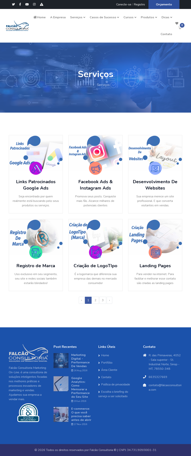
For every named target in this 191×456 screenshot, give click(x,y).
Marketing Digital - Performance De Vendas (80, 360)
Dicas (165, 17)
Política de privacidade (115, 384)
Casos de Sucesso (103, 17)
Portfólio (106, 363)
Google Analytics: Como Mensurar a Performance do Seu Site (80, 387)
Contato (166, 34)
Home (41, 17)
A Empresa (58, 17)
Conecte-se (123, 4)
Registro (139, 4)
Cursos (128, 17)
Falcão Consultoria (101, 450)
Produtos (147, 17)
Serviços (76, 17)
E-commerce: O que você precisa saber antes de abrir (81, 414)
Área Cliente (109, 370)
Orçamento (164, 4)
